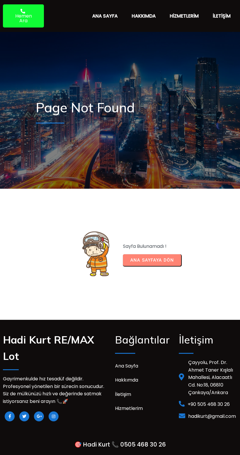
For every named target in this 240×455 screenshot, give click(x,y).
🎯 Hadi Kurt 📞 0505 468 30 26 (120, 444)
